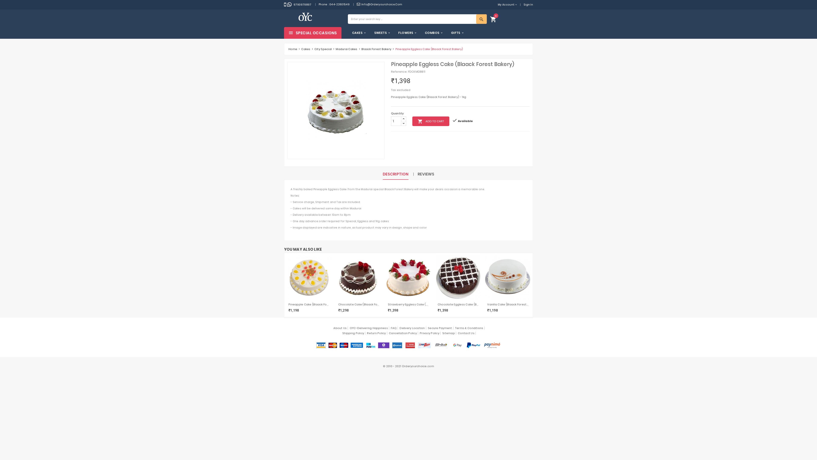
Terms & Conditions (469, 328)
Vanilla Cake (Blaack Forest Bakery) (507, 304)
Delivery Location (412, 328)
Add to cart (431, 121)
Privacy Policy (429, 333)
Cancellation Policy (403, 333)
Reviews (426, 174)
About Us (340, 328)
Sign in (528, 4)
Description (395, 174)
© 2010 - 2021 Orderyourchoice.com (408, 366)
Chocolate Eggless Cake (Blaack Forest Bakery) (458, 304)
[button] (493, 19)
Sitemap (448, 333)
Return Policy (376, 333)
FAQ (394, 328)
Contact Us (466, 333)
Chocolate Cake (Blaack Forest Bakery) (359, 304)
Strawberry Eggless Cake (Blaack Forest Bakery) (408, 304)
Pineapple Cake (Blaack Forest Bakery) (309, 304)
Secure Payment (440, 328)
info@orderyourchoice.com (381, 4)
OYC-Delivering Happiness (369, 328)
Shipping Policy (353, 333)
